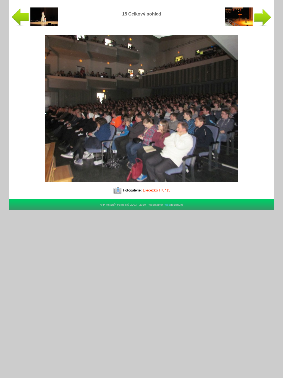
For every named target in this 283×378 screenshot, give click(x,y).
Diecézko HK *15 (156, 190)
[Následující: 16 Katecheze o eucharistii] (248, 25)
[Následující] (141, 184)
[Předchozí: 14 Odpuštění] (35, 25)
